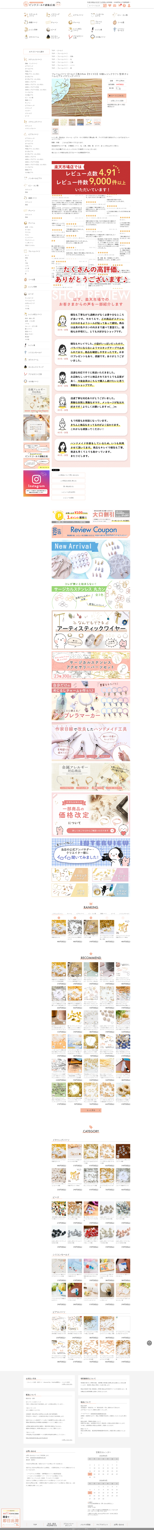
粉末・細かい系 (30, 318)
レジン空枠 (33, 30)
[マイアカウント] (129, 5)
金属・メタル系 (30, 321)
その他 (27, 308)
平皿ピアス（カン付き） (32, 74)
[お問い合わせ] (124, 5)
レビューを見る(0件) (68, 492)
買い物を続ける (68, 486)
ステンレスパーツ (33, 15)
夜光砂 (27, 336)
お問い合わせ (119, 1524)
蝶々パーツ (28, 329)
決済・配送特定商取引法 (52, 1524)
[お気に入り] (109, 5)
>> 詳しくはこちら (67, 1384)
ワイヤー (27, 110)
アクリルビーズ (30, 300)
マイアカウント (102, 1524)
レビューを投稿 (68, 498)
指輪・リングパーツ (31, 63)
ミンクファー (29, 237)
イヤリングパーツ (55, 15)
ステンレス (28, 126)
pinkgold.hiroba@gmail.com (98, 1413)
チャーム (76, 22)
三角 (26, 263)
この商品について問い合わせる (68, 475)
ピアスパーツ (78, 15)
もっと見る (91, 1110)
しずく (27, 265)
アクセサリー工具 (78, 37)
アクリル (27, 232)
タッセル (27, 229)
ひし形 (27, 268)
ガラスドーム (34, 37)
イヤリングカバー (30, 128)
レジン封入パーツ (77, 29)
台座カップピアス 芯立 (32, 87)
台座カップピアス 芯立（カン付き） (36, 89)
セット (27, 255)
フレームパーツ (98, 22)
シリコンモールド (121, 29)
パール (27, 306)
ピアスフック (29, 66)
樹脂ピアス (28, 170)
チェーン (54, 22)
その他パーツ (100, 37)
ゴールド (60, 50)
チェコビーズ (29, 298)
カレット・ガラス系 (31, 326)
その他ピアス (29, 95)
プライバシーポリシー (68, 1524)
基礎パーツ (33, 22)
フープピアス (29, 92)
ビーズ (53, 30)
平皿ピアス (28, 71)
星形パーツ (28, 331)
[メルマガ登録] (114, 5)
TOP (53, 50)
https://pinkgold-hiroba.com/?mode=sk (37, 1438)
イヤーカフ (28, 113)
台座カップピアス (30, 82)
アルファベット (30, 240)
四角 (26, 258)
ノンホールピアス (99, 15)
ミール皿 (121, 22)
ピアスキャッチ (30, 105)
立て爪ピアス (29, 76)
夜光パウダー (29, 334)
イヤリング (28, 108)
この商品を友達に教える (68, 481)
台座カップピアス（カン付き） (34, 84)
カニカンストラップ (55, 37)
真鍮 (26, 192)
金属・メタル (29, 227)
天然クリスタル (30, 245)
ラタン (27, 235)
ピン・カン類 (123, 15)
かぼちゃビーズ (30, 303)
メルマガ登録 (85, 1524)
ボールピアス (29, 68)
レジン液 (98, 30)
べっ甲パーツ (29, 242)
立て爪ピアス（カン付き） (33, 79)
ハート (27, 271)
